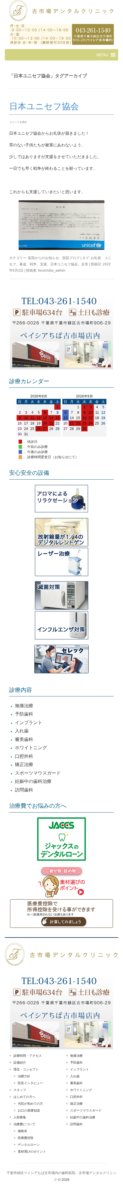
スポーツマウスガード (38, 773)
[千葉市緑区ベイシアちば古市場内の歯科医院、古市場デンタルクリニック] (61, 11)
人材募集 (19, 1117)
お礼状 (96, 258)
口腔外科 (24, 756)
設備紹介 (19, 1062)
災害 (84, 264)
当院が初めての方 (30, 1103)
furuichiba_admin (51, 270)
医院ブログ (71, 258)
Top (118, 1183)
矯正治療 (24, 764)
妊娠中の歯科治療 (33, 781)
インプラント (28, 722)
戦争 (33, 264)
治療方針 (24, 1076)
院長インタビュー (30, 1083)
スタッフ (19, 1090)
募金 (22, 264)
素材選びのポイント (32, 1151)
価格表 (22, 1131)
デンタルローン (29, 1144)
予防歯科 (24, 714)
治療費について (24, 1124)
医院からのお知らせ (43, 258)
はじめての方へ (24, 1096)
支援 (43, 264)
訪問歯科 (24, 789)
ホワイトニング (31, 747)
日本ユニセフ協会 (44, 106)
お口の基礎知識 (29, 1110)
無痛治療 (24, 705)
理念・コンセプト (26, 1069)
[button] (102, 54)
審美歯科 (24, 739)
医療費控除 (25, 1137)
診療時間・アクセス (27, 1055)
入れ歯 (22, 730)
